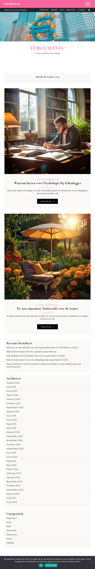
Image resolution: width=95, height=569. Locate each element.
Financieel (44, 10)
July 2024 (11, 453)
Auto (62, 10)
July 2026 (11, 387)
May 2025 (11, 424)
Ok (41, 565)
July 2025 (11, 416)
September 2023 (14, 490)
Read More (46, 201)
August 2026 (12, 383)
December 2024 (14, 436)
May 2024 (11, 461)
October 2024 (13, 444)
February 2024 (13, 473)
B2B (8, 526)
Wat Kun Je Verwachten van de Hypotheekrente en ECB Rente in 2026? (42, 347)
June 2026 (11, 391)
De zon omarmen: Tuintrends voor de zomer (47, 308)
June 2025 (11, 420)
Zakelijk (54, 10)
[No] (92, 562)
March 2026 (12, 395)
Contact (81, 10)
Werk (9, 539)
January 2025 (13, 432)
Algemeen (70, 10)
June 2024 (11, 457)
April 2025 (11, 428)
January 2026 (13, 399)
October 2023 (13, 485)
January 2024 (13, 477)
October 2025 (13, 403)
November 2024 (14, 440)
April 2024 (11, 465)
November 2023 (14, 481)
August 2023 (12, 494)
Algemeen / (40, 179)
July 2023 (11, 498)
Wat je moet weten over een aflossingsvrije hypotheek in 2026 (37, 360)
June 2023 (11, 502)
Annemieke (49, 188)
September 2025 (14, 407)
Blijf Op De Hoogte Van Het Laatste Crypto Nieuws (31, 351)
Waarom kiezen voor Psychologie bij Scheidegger (47, 183)
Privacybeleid (51, 565)
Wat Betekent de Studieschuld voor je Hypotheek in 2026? (35, 356)
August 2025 (12, 411)
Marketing (11, 535)
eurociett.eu (12, 3)
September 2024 (14, 448)
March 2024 (12, 469)
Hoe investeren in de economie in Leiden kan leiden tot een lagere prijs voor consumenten (44, 365)
